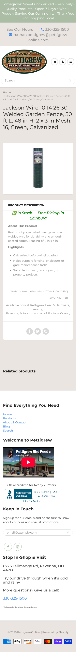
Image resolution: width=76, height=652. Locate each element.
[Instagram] (18, 547)
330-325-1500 (57, 29)
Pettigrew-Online (28, 632)
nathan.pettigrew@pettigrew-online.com (41, 37)
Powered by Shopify (55, 632)
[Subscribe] (67, 532)
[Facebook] (8, 547)
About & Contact (15, 422)
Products (9, 418)
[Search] (70, 80)
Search (8, 430)
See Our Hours (19, 29)
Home (7, 92)
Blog (6, 426)
